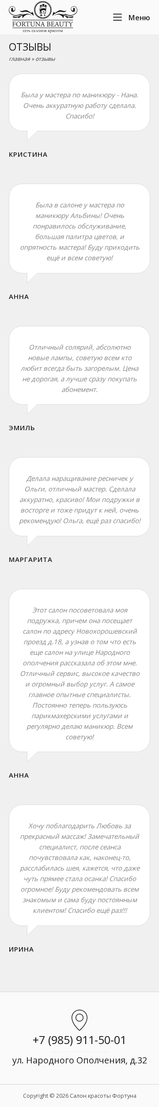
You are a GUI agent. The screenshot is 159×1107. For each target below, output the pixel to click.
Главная (19, 59)
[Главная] (43, 16)
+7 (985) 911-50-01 (79, 1039)
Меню (138, 17)
